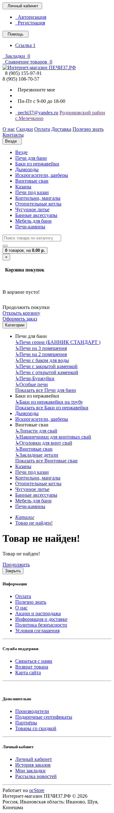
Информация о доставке (41, 619)
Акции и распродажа (38, 613)
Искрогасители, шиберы (41, 175)
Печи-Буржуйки (34, 378)
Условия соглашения (37, 630)
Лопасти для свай (36, 430)
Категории (14, 325)
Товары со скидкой (35, 728)
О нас (21, 607)
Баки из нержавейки (37, 163)
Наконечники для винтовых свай (53, 437)
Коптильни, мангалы (37, 198)
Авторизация (30, 17)
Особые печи (31, 384)
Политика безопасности (41, 625)
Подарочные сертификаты (43, 717)
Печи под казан (32, 192)
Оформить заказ (20, 318)
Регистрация (30, 22)
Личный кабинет (33, 759)
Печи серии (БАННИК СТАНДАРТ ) (57, 342)
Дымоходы (27, 169)
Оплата (23, 596)
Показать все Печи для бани (45, 390)
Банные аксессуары (36, 215)
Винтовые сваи (31, 181)
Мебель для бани (33, 221)
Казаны (23, 186)
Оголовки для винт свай (43, 443)
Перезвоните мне (35, 89)
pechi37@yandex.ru (36, 112)
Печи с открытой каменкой (46, 372)
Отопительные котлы (38, 203)
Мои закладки (30, 770)
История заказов (33, 765)
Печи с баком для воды (42, 360)
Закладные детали (36, 455)
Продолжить (16, 564)
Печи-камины (30, 226)
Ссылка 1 (25, 45)
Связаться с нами (33, 661)
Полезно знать (30, 602)
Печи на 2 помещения (41, 354)
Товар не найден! (34, 523)
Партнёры (26, 722)
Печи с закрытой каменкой (46, 366)
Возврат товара (31, 666)
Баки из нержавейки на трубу (49, 402)
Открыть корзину (21, 313)
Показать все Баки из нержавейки (51, 407)
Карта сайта (28, 672)
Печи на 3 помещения (41, 348)
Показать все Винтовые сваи (46, 460)
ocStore (36, 790)
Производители (32, 711)
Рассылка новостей (36, 776)
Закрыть (13, 570)
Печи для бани (31, 158)
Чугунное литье (32, 209)
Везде (21, 152)
